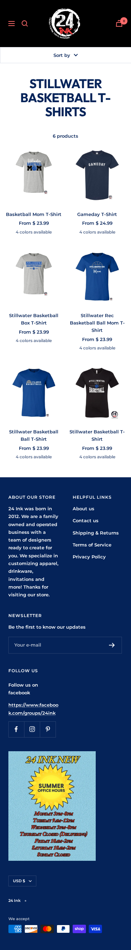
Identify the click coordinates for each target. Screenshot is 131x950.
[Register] (112, 645)
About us (83, 508)
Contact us (86, 520)
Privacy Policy (89, 556)
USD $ (19, 880)
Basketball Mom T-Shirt (33, 214)
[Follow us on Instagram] (32, 729)
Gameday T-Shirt (97, 214)
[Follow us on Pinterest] (48, 729)
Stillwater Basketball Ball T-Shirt (33, 435)
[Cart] (119, 23)
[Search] (25, 23)
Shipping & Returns (96, 533)
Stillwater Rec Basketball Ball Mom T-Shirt (97, 323)
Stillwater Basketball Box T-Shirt (33, 319)
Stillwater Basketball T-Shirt (97, 435)
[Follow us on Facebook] (16, 729)
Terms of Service (92, 545)
